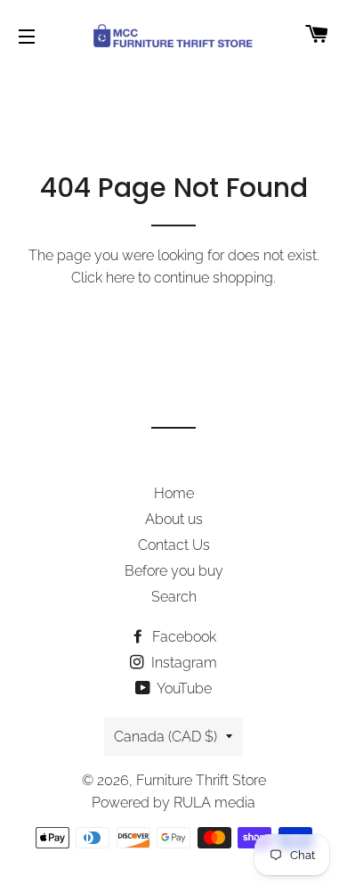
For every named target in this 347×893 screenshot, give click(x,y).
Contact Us (174, 545)
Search (174, 596)
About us (174, 519)
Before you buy (174, 570)
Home (174, 493)
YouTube (183, 688)
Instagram (182, 662)
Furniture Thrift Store (201, 780)
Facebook (182, 636)
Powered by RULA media (173, 802)
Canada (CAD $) (165, 736)
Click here (102, 277)
